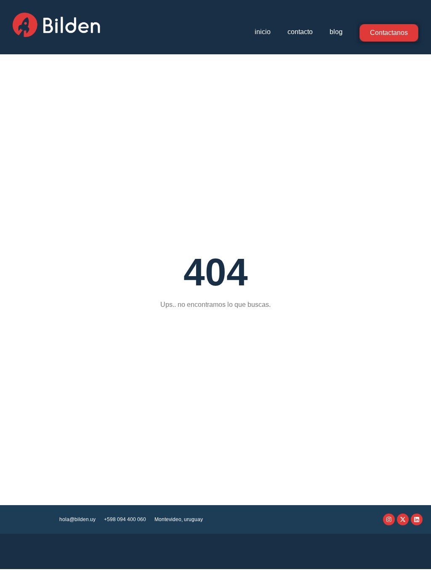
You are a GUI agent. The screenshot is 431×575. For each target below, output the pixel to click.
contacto (300, 31)
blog (336, 31)
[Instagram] (389, 519)
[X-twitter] (403, 519)
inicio (263, 31)
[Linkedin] (417, 519)
